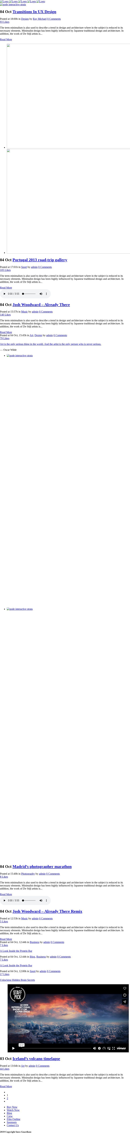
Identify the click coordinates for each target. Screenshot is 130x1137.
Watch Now (13, 1110)
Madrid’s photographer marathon (42, 866)
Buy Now (12, 1107)
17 (4, 974)
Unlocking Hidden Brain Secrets (17, 980)
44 (4, 1068)
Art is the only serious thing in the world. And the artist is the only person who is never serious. (50, 344)
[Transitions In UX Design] (13, 4)
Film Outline (13, 1119)
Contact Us (13, 1125)
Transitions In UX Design (34, 11)
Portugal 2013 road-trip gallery (40, 260)
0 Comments (54, 18)
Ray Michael (40, 18)
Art (31, 335)
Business (34, 942)
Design (25, 18)
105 (5, 270)
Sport (24, 267)
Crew (10, 1116)
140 (5, 314)
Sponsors (12, 1122)
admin (34, 267)
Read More (6, 39)
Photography (28, 873)
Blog (32, 956)
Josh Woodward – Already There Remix (47, 911)
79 (4, 338)
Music (24, 311)
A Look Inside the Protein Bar (16, 950)
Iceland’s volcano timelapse (36, 1058)
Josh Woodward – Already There (41, 304)
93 (4, 21)
